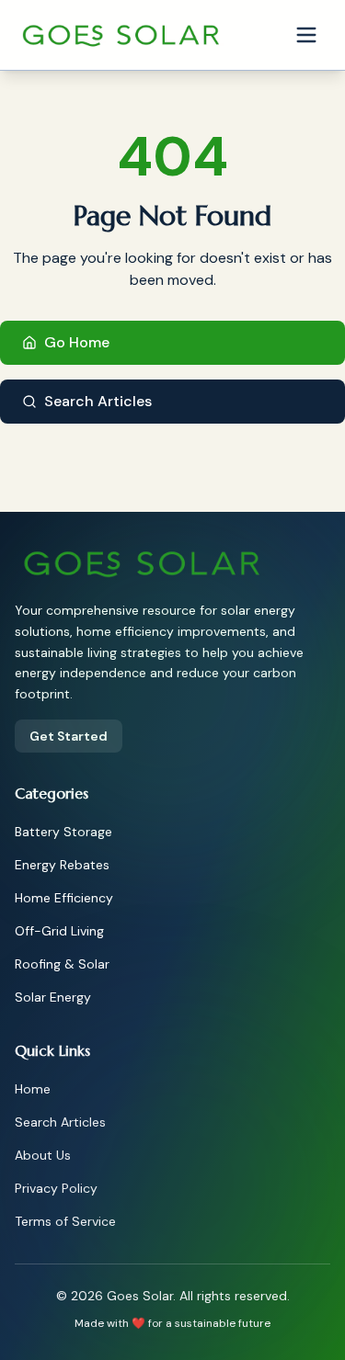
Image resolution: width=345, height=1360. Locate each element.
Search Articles (98, 401)
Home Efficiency (64, 898)
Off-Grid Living (59, 931)
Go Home (76, 342)
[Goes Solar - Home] (122, 35)
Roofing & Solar (62, 964)
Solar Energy (53, 997)
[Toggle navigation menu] (306, 35)
